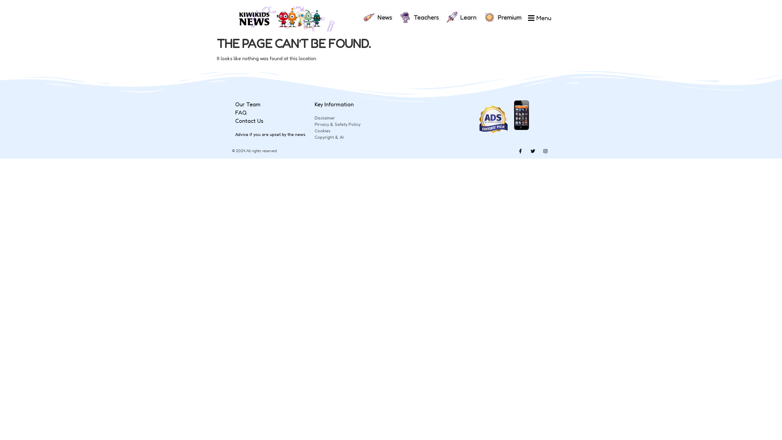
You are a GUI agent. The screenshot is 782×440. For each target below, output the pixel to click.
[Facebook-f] (520, 151)
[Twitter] (532, 151)
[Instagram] (545, 151)
